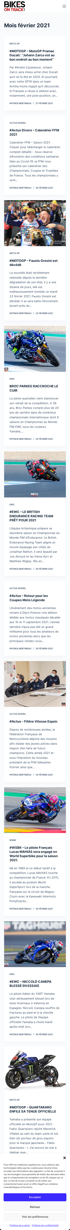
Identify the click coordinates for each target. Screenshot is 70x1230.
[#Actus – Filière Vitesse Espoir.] (35, 684)
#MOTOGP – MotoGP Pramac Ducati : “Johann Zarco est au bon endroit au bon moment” (32, 55)
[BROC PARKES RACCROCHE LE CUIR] (35, 349)
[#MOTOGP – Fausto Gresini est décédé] (35, 223)
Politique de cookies (20, 1225)
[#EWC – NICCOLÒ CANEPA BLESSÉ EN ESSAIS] (35, 944)
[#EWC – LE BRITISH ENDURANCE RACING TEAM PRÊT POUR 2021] (35, 474)
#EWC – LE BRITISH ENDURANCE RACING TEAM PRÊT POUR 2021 (31, 516)
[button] (64, 1158)
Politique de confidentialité (45, 1225)
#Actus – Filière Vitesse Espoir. (34, 721)
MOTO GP (15, 43)
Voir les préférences (35, 1216)
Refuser (35, 1207)
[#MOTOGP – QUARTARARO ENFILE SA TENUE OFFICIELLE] (35, 1070)
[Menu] (64, 6)
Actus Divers (18, 123)
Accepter (35, 1197)
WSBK (13, 840)
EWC (12, 379)
